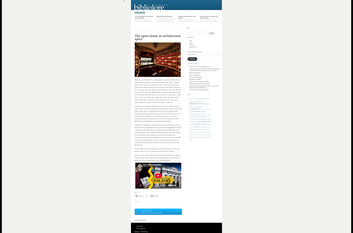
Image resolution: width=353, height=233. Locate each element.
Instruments (199, 116)
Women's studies (202, 137)
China (194, 106)
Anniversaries (192, 101)
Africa (207, 98)
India (194, 116)
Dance (204, 111)
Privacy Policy (192, 47)
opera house (155, 213)
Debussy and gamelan (195, 72)
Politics (191, 124)
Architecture (145, 210)
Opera (150, 210)
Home (190, 40)
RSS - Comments (141, 228)
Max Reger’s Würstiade (195, 79)
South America (205, 134)
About (190, 42)
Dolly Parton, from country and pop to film (199, 66)
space (160, 213)
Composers (195, 108)
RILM (195, 127)
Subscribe (192, 59)
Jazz (205, 116)
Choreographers (199, 106)
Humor (191, 116)
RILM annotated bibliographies (197, 129)
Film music (204, 114)
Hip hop (209, 114)
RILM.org (191, 44)
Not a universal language (195, 77)
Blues (190, 106)
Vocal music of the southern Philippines (199, 90)
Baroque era (201, 101)
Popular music (200, 124)
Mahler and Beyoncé (194, 75)
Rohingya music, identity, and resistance (199, 81)
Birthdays (194, 103)
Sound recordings (197, 134)
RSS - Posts (139, 226)
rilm (137, 30)
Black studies (204, 104)
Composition (204, 109)
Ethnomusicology (193, 114)
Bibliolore (137, 231)
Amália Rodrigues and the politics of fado (199, 83)
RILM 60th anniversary (203, 127)
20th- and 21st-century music (197, 98)
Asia (197, 101)
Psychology (209, 124)
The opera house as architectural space (157, 37)
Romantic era (196, 132)
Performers (207, 121)
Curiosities (196, 111)
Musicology (207, 119)
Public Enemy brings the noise (164, 16)
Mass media (199, 119)
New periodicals (192, 122)
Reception (191, 127)
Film (200, 114)
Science (200, 132)
